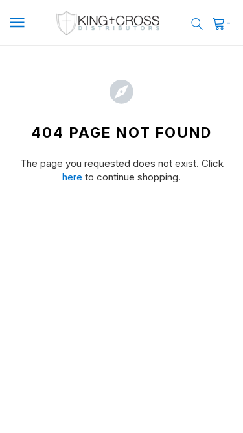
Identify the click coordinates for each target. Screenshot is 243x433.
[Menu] (24, 23)
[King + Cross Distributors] (108, 23)
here (72, 177)
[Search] (197, 23)
